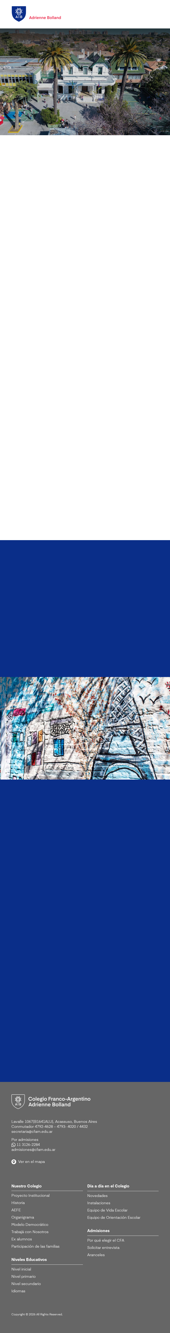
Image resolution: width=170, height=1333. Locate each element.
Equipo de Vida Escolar (107, 1210)
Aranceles (96, 1255)
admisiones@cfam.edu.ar (33, 1150)
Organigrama (22, 1217)
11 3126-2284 (28, 1145)
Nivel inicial (21, 1269)
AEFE (16, 1210)
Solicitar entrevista (103, 1248)
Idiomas (18, 1291)
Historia (18, 1203)
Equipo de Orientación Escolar (113, 1218)
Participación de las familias (35, 1246)
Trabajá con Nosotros (30, 1232)
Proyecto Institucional (30, 1196)
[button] (151, 13)
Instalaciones (98, 1203)
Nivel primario (23, 1277)
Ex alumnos (21, 1239)
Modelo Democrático (29, 1225)
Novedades (97, 1196)
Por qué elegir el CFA (105, 1240)
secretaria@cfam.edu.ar (31, 1132)
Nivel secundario (26, 1284)
